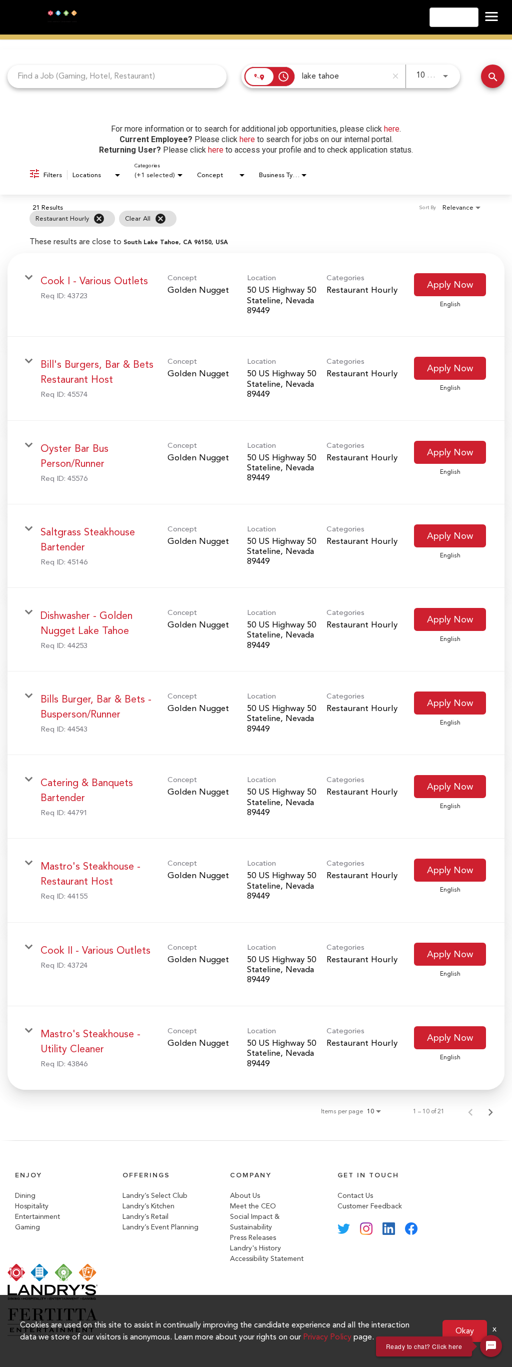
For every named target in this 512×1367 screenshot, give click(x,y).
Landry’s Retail (145, 1216)
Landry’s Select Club (155, 1195)
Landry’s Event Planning (160, 1227)
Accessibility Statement (267, 1258)
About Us (245, 1195)
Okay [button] (465, 1330)
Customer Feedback (370, 1206)
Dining (25, 1195)
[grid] (236, 219)
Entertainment (37, 1216)
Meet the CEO (253, 1206)
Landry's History (255, 1248)
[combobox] (117, 76)
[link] (256, 295)
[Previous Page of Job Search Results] (470, 1111)
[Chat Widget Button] (491, 1346)
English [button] (451, 17)
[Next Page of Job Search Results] (490, 1111)
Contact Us (355, 1195)
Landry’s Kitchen (148, 1206)
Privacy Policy (327, 1336)
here (392, 129)
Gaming (27, 1227)
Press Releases (253, 1237)
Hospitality (31, 1206)
